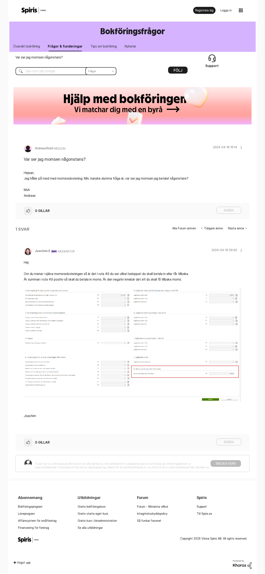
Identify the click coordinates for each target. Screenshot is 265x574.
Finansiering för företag (33, 527)
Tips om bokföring (103, 46)
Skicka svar (226, 463)
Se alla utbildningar (90, 527)
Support (202, 506)
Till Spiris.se (204, 513)
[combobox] (63, 71)
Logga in (226, 10)
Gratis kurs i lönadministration (97, 520)
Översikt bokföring (26, 46)
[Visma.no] (34, 10)
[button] (241, 147)
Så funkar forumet (149, 520)
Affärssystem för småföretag (37, 520)
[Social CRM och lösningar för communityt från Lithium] (242, 564)
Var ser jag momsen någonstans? (39, 57)
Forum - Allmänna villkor (152, 506)
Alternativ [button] (178, 71)
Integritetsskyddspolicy (152, 513)
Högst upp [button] (23, 562)
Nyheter (130, 46)
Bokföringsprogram (30, 506)
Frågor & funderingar (65, 46)
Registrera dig (204, 10)
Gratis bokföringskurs (92, 506)
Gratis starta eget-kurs (93, 513)
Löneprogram (26, 513)
